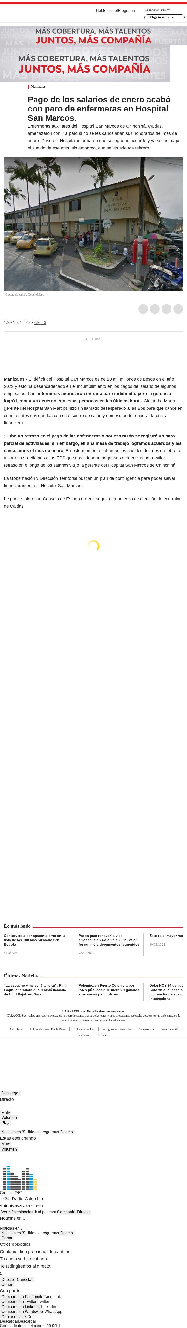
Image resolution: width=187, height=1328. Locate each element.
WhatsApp (178, 309)
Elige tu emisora (162, 17)
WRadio (30, 14)
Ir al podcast (45, 1212)
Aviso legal (15, 1029)
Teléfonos (83, 1035)
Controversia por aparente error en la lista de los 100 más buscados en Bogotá (34, 940)
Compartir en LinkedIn (20, 1307)
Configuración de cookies (116, 1029)
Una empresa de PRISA (93, 1049)
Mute (5, 1113)
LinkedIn (166, 309)
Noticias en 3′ (13, 1132)
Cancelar (25, 1279)
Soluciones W (169, 1029)
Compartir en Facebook (21, 1297)
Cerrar (6, 1238)
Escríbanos (103, 1035)
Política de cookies (84, 1029)
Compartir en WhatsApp (22, 1311)
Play (5, 1123)
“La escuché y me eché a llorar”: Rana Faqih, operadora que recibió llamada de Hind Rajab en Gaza (35, 990)
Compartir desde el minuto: (28, 1326)
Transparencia (146, 1029)
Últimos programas (42, 1132)
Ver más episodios (17, 1212)
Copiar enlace (13, 1317)
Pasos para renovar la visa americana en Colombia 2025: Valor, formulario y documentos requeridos (109, 940)
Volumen (9, 1117)
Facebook (143, 309)
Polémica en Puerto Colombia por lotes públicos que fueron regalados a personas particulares (109, 990)
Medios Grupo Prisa (93, 1061)
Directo (66, 1132)
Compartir (65, 1212)
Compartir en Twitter (18, 1302)
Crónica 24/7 (11, 1193)
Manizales (38, 86)
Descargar (9, 1321)
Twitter (155, 309)
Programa (126, 11)
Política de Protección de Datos (48, 1029)
